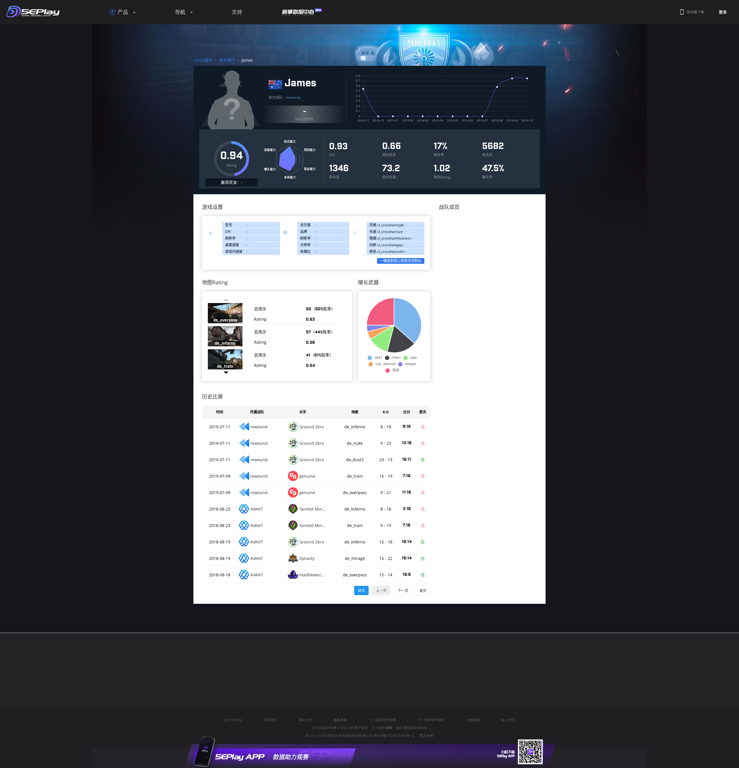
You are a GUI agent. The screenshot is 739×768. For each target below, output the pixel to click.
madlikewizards (312, 575)
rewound (259, 426)
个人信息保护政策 (382, 719)
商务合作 (305, 719)
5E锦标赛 (243, 664)
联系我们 (270, 719)
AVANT (256, 509)
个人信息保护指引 (431, 719)
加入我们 (508, 719)
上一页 (381, 590)
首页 (361, 590)
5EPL (184, 664)
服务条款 (340, 719)
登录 (723, 12)
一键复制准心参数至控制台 (400, 260)
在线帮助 (215, 664)
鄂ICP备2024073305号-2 (394, 735)
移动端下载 (695, 12)
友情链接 (473, 719)
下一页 (403, 590)
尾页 (422, 590)
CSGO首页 (202, 60)
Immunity (293, 97)
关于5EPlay (233, 719)
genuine (307, 476)
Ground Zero (311, 426)
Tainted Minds (312, 509)
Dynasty (307, 558)
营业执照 (426, 735)
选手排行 (227, 60)
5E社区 (269, 664)
